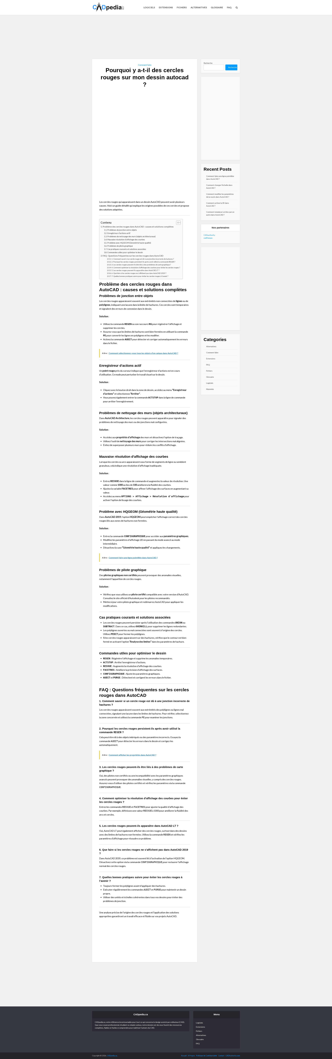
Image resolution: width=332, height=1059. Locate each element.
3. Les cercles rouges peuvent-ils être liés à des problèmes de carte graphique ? (141, 265)
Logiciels (149, 7)
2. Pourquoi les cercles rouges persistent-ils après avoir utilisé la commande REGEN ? (143, 262)
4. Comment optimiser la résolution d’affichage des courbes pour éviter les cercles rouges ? (146, 268)
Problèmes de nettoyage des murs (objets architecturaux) (131, 236)
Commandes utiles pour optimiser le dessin (125, 252)
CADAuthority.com (233, 1056)
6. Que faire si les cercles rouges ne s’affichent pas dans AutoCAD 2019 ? (139, 273)
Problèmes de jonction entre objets (122, 230)
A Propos (191, 1056)
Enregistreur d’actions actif (118, 233)
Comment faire (144, 65)
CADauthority (209, 235)
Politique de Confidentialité (206, 1056)
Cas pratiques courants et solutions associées (126, 249)
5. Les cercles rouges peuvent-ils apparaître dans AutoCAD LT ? (135, 270)
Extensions (166, 7)
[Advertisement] (166, 37)
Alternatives (199, 7)
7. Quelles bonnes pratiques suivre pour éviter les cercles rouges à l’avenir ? (140, 276)
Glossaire (217, 7)
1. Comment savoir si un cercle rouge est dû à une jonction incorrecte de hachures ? (143, 259)
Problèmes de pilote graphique (120, 246)
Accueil (183, 1056)
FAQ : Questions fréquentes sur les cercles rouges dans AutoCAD (133, 255)
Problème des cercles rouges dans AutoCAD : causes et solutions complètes (138, 226)
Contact (221, 1056)
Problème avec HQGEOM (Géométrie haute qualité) (129, 243)
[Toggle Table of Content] (177, 222)
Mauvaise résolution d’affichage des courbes (126, 239)
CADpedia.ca (112, 1056)
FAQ (229, 7)
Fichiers (182, 7)
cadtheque (208, 238)
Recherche (208, 63)
